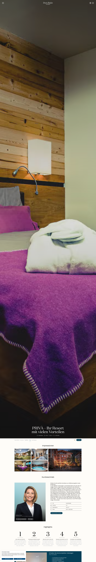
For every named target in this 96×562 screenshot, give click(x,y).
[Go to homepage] (48, 3)
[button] (93, 3)
